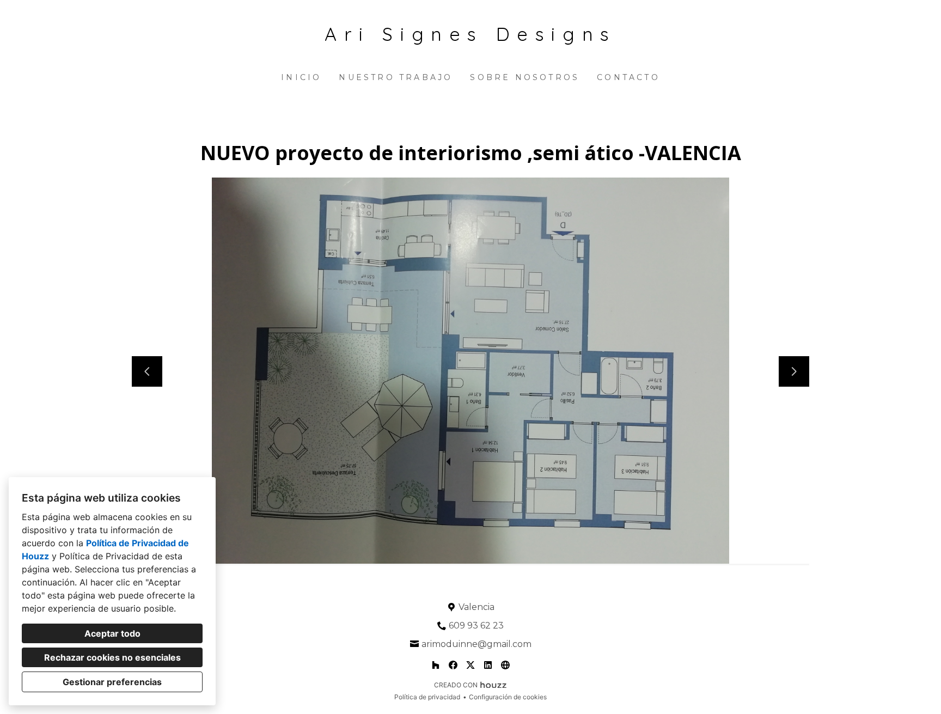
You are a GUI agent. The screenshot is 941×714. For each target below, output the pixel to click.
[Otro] (505, 665)
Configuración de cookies (508, 697)
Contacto (628, 77)
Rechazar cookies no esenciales (112, 657)
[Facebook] (453, 665)
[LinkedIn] (488, 665)
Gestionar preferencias (112, 681)
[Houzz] (436, 665)
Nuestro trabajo (396, 77)
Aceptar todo (112, 633)
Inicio (301, 77)
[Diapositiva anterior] (147, 371)
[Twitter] (470, 665)
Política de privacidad (427, 697)
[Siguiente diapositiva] (794, 371)
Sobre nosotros (524, 77)
